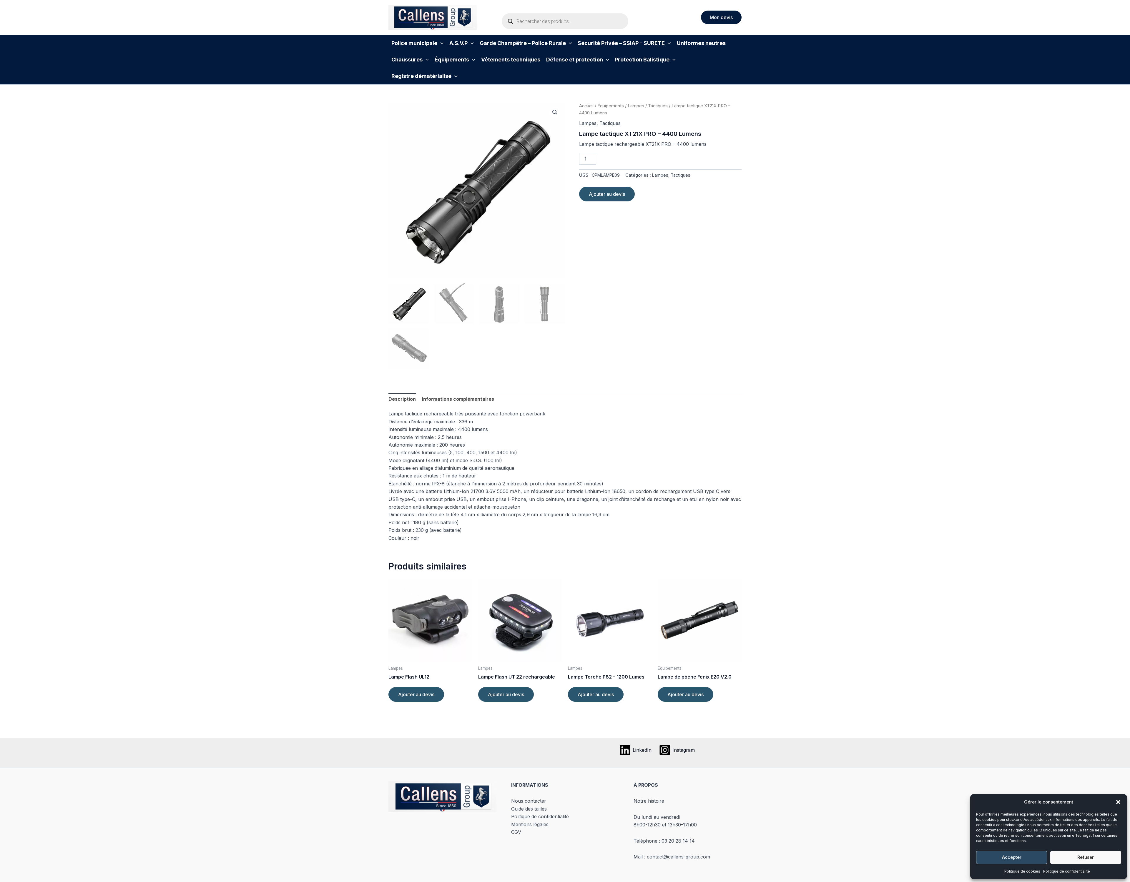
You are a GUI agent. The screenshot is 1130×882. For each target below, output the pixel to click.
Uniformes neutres (701, 43)
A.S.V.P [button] (458, 43)
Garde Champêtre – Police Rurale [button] (523, 43)
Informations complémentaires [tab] (458, 399)
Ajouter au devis (607, 194)
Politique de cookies (1022, 871)
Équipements (610, 105)
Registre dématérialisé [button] (421, 76)
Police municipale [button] (414, 43)
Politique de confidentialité (1066, 871)
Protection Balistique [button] (642, 59)
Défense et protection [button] (574, 59)
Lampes (636, 105)
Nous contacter (528, 801)
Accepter (1011, 857)
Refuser (1085, 857)
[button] (1118, 802)
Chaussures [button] (407, 59)
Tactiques (658, 105)
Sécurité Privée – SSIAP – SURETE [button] (621, 43)
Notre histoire (649, 801)
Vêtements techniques (510, 59)
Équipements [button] (452, 59)
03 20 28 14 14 (678, 841)
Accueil (586, 105)
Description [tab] (402, 399)
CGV (516, 832)
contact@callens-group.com (678, 857)
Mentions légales (530, 824)
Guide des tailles (529, 809)
